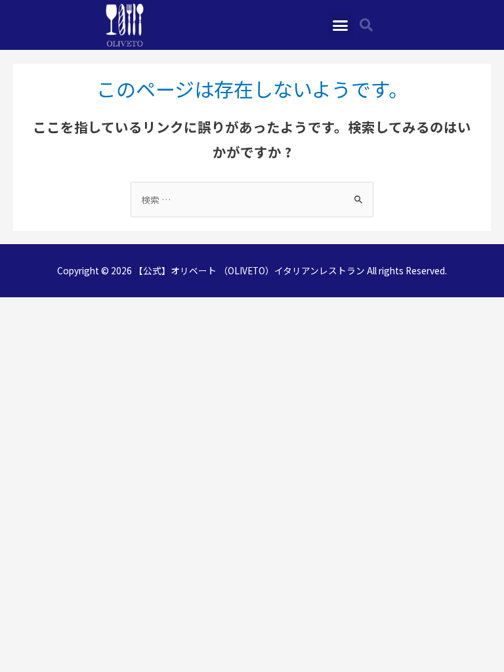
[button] (340, 24)
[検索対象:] (252, 199)
